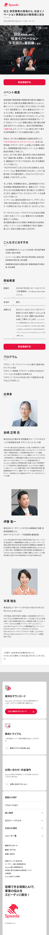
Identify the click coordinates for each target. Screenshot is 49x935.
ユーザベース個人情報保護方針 (15, 864)
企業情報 (8, 873)
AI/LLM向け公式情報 (12, 877)
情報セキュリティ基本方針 (13, 861)
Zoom (41, 313)
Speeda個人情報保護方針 (14, 867)
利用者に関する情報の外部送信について (18, 870)
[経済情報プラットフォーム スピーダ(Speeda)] (26, 5)
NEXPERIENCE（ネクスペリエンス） (20, 142)
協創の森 (8, 129)
